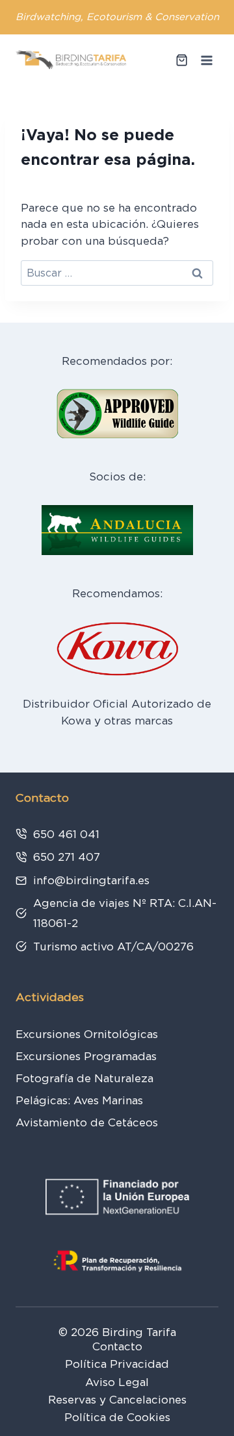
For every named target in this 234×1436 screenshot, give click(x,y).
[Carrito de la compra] (182, 60)
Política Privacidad (117, 1363)
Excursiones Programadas (86, 1056)
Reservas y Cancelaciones (117, 1399)
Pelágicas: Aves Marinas (79, 1100)
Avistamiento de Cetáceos (87, 1122)
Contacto (117, 1346)
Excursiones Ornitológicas (87, 1034)
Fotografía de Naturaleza (84, 1078)
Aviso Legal (117, 1382)
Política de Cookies (117, 1417)
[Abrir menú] (206, 60)
